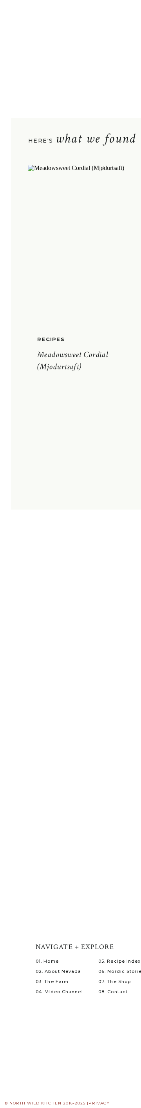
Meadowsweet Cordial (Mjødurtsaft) (72, 360)
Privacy (99, 1103)
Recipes (51, 339)
